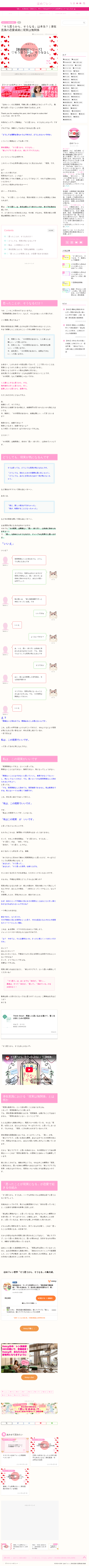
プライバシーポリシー (11, 1563)
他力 (74, 73)
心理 (67, 88)
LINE (67, 59)
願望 (77, 116)
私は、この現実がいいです (19, 245)
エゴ (79, 65)
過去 (82, 114)
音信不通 (17, 1395)
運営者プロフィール (44, 13)
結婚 (74, 108)
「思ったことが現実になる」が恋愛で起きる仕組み (29, 254)
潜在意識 (68, 102)
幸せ (67, 82)
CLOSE (51, 230)
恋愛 (51, 1392)
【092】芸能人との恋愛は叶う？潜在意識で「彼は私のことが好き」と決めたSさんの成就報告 (75, 329)
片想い (67, 105)
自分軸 (67, 111)
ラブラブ (68, 71)
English (78, 13)
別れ (18, 1392)
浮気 (75, 99)
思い (75, 88)
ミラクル (77, 68)
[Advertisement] (29, 280)
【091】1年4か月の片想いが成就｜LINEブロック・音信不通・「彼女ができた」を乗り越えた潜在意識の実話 (75, 346)
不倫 (12, 1392)
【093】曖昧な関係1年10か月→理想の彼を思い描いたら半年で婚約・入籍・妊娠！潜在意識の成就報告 (75, 314)
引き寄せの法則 (70, 85)
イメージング (69, 65)
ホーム (10, 13)
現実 (4, 1395)
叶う (24, 1392)
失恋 (31, 1392)
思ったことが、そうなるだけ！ (21, 236)
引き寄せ (38, 1392)
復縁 (45, 1392)
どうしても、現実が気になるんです (22, 241)
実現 (75, 79)
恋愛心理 (68, 93)
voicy (75, 59)
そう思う (78, 62)
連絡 (10, 1395)
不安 (66, 73)
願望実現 (26, 1395)
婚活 (67, 79)
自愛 (66, 114)
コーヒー (68, 68)
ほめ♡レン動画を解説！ (8, 22)
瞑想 (66, 108)
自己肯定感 (76, 111)
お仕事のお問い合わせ (60, 13)
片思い (79, 102)
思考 (67, 91)
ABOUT (27, 13)
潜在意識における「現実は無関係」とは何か (26, 249)
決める (67, 99)
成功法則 (76, 96)
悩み (67, 96)
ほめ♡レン (44, 3)
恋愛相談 (78, 93)
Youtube (5, 1392)
